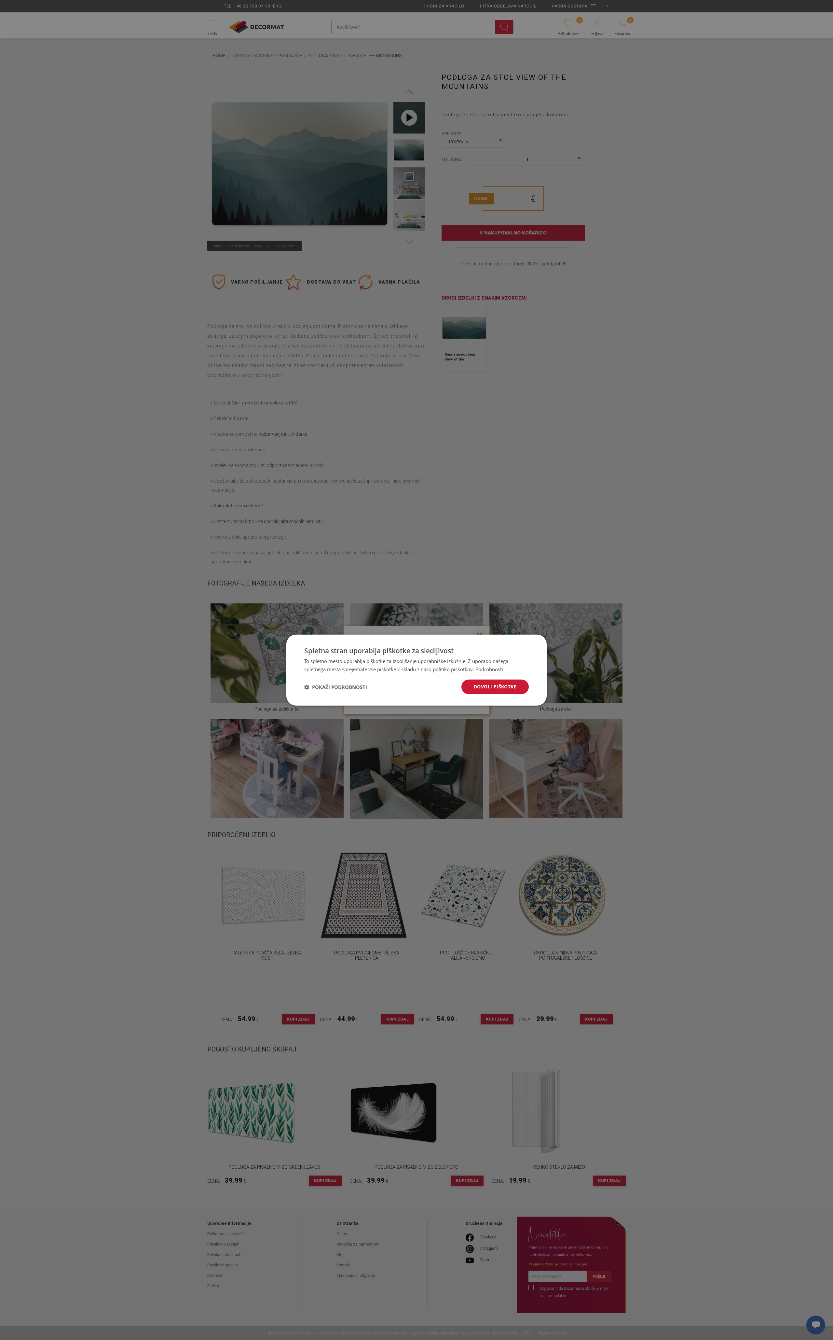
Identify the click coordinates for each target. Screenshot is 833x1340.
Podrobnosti (489, 669)
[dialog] (416, 670)
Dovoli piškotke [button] (495, 687)
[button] (335, 686)
